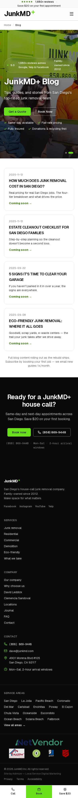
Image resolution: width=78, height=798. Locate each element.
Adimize (17, 773)
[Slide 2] (70, 153)
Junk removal (12, 528)
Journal (9, 610)
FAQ (6, 616)
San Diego (10, 701)
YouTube (40, 506)
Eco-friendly (12, 552)
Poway (53, 707)
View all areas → (14, 725)
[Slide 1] (66, 153)
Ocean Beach (13, 719)
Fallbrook (54, 719)
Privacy (8, 779)
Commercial (11, 540)
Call (13, 793)
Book (39, 793)
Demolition (11, 546)
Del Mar (9, 707)
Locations (10, 604)
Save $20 (65, 793)
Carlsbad (23, 707)
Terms (20, 779)
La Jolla (26, 701)
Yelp (51, 506)
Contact (9, 623)
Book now (19, 432)
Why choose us (14, 586)
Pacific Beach (44, 701)
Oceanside (30, 713)
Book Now (45, 111)
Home (7, 25)
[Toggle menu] (72, 14)
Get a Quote (17, 111)
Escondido (48, 713)
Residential (11, 534)
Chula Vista (11, 713)
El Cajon (67, 707)
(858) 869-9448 (54, 432)
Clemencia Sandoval (17, 598)
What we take (13, 558)
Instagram (26, 506)
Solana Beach (35, 719)
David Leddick (13, 592)
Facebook (10, 506)
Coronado (63, 701)
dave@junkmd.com (21, 651)
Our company (13, 580)
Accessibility (35, 779)
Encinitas (39, 707)
